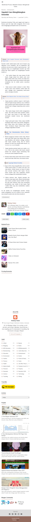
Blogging (5, 345)
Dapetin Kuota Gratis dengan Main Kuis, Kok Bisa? (18, 236)
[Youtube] (21, 514)
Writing (20, 376)
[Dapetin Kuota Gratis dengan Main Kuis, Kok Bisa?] (4, 237)
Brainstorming (6, 350)
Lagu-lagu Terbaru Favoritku (15, 162)
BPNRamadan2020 (23, 348)
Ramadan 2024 (22, 371)
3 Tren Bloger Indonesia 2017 (10, 416)
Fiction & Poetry (22, 358)
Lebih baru (5, 219)
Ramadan (5, 371)
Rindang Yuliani (12, 203)
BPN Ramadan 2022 (7, 348)
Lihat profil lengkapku (15, 334)
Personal (5, 368)
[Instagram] (18, 514)
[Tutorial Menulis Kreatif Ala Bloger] (15, 451)
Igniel (18, 519)
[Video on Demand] (4, 258)
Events (20, 356)
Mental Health (6, 366)
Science (5, 373)
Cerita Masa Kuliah (22, 350)
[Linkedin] (24, 214)
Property (20, 368)
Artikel (4, 343)
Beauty (20, 343)
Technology (21, 373)
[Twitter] (12, 214)
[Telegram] (16, 214)
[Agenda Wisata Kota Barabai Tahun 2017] (15, 468)
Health (4, 363)
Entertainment (6, 197)
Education (5, 353)
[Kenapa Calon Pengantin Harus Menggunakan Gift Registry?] (15, 486)
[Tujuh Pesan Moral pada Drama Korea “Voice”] (4, 230)
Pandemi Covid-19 (23, 366)
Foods (19, 361)
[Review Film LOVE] (4, 265)
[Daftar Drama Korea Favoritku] (4, 251)
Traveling (5, 376)
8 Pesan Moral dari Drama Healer (17, 242)
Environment (6, 356)
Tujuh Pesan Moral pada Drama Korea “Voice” (17, 229)
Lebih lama (25, 219)
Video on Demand (13, 256)
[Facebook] (8, 214)
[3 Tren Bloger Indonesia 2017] (15, 414)
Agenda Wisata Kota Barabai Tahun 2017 (13, 470)
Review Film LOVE (13, 263)
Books (19, 345)
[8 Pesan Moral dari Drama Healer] (4, 244)
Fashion (5, 358)
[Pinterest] (27, 214)
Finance (5, 361)
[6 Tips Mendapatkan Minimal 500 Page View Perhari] (15, 432)
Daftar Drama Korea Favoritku (16, 249)
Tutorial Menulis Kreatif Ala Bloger (11, 453)
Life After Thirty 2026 (23, 363)
